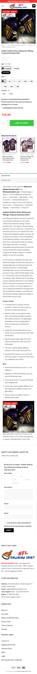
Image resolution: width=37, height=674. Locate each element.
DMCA (3, 652)
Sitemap (4, 629)
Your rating (8, 473)
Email (6, 513)
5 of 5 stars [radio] (8, 483)
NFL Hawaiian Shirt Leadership (11, 660)
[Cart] (34, 6)
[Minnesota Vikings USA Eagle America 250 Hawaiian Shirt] (28, 145)
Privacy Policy (6, 622)
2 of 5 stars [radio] (16, 476)
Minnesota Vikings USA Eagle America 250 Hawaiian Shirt (26, 158)
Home (3, 45)
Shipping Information (8, 645)
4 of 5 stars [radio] (20, 479)
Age (2, 64)
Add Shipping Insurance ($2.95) (13, 108)
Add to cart (21, 123)
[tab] (18, 175)
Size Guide (4, 614)
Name (6, 504)
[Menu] (2, 6)
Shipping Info (6, 180)
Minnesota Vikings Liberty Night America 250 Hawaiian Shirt (8, 158)
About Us (4, 610)
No (11, 94)
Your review (8, 487)
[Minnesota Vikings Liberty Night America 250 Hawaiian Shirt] (10, 145)
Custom (4, 90)
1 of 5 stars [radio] (7, 476)
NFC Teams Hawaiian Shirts (16, 45)
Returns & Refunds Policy (9, 618)
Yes (4, 94)
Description (5, 175)
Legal (3, 656)
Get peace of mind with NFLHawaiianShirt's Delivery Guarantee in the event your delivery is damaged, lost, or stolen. (16, 101)
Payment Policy (6, 648)
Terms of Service (7, 625)
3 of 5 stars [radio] (8, 479)
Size (3, 76)
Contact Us (5, 641)
